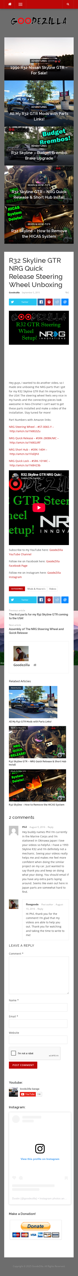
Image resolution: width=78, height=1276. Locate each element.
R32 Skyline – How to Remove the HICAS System (36, 804)
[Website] (34, 665)
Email (13, 1016)
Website (14, 1032)
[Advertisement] (39, 367)
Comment (16, 953)
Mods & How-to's (39, 185)
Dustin (16, 1198)
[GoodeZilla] (39, 20)
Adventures (39, 61)
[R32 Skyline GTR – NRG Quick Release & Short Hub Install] (37, 742)
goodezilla (30, 1198)
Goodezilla (14, 292)
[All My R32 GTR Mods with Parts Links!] (33, 702)
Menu (19, 4)
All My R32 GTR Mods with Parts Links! (30, 721)
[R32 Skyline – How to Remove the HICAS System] (37, 785)
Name (14, 1000)
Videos (52, 588)
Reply (50, 827)
